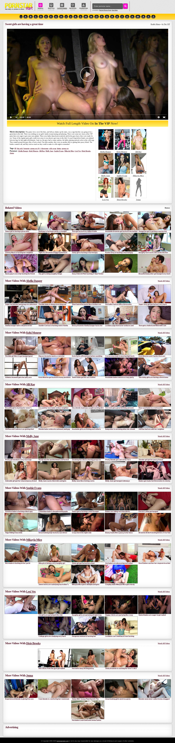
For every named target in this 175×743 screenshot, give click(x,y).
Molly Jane (49, 151)
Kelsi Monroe (33, 151)
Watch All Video (164, 281)
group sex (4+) (35, 148)
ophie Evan (59, 151)
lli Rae (42, 151)
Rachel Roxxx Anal (105, 10)
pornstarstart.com (63, 741)
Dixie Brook (86, 151)
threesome (44, 148)
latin (59, 148)
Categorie (62, 8)
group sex (65, 148)
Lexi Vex (78, 151)
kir (115, 10)
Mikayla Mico (69, 151)
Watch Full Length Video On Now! (87, 123)
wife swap (52, 148)
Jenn (12, 153)
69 (15, 148)
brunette (27, 148)
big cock (20, 148)
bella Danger (23, 151)
